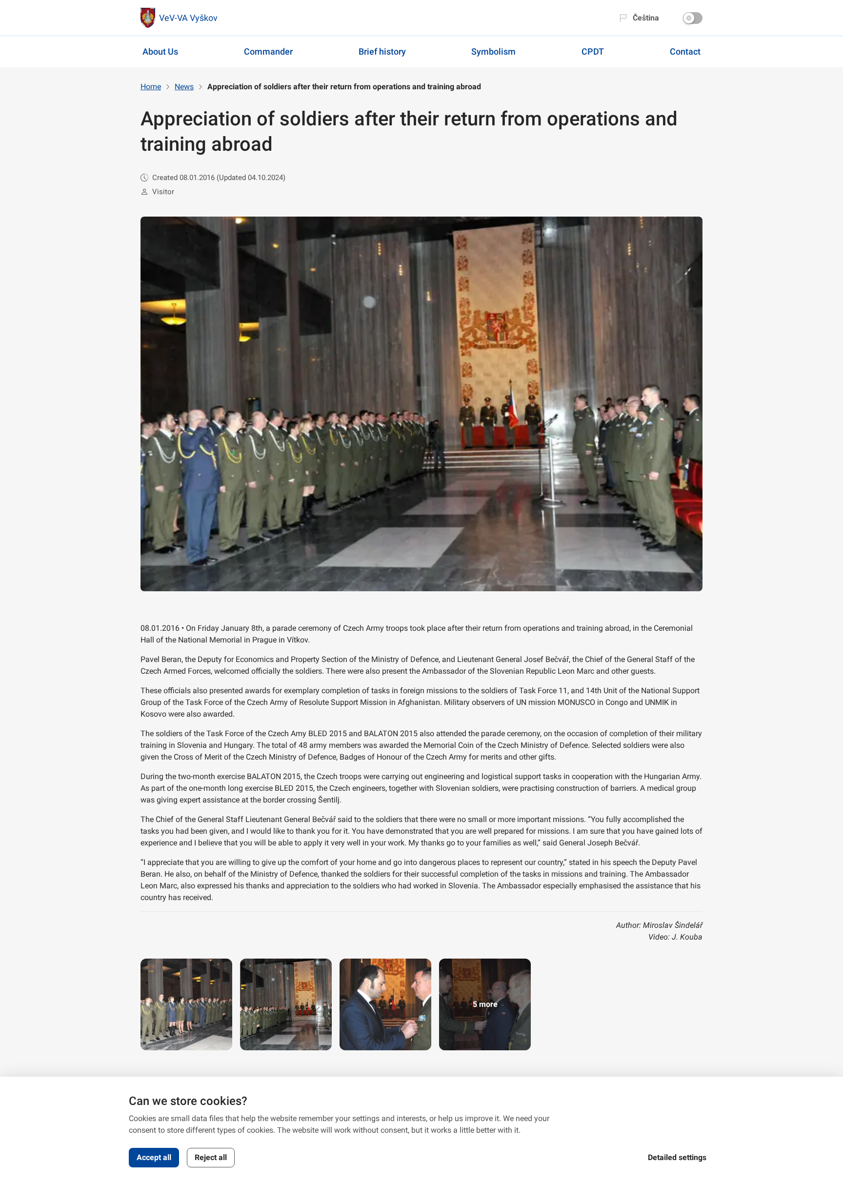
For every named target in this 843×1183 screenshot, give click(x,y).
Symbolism (493, 51)
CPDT (593, 51)
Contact (685, 51)
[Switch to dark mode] (692, 18)
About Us (160, 51)
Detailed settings (677, 1157)
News (184, 86)
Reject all (211, 1157)
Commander (268, 51)
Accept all (154, 1157)
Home (150, 86)
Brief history (382, 51)
